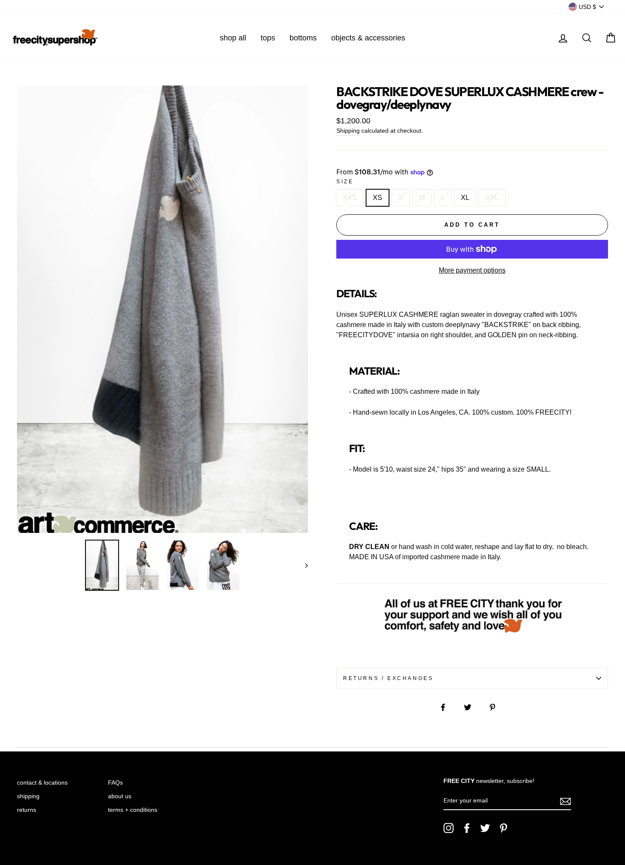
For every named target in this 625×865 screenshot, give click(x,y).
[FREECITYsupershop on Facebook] (467, 828)
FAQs (115, 783)
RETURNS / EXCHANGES (388, 678)
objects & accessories (368, 38)
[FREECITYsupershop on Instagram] (448, 828)
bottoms (303, 38)
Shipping (348, 131)
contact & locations (42, 783)
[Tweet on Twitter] (472, 707)
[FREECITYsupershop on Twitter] (485, 828)
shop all (233, 38)
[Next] (302, 565)
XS (377, 197)
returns (26, 810)
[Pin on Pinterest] (497, 707)
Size (344, 182)
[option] (162, 309)
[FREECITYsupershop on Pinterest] (503, 828)
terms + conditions (132, 810)
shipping (28, 796)
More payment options (472, 270)
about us (119, 796)
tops (268, 38)
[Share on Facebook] (447, 707)
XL (465, 197)
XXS (350, 197)
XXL (492, 197)
